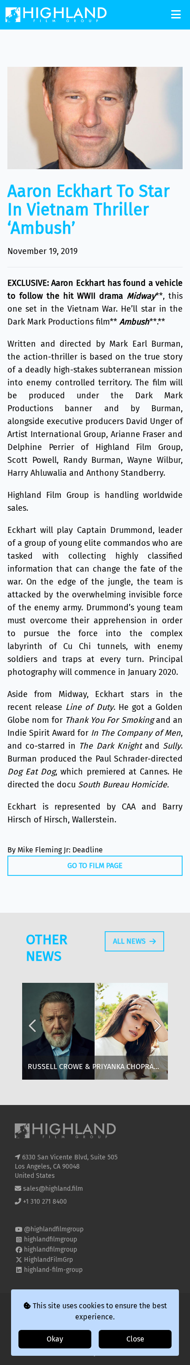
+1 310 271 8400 (45, 1201)
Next (157, 1033)
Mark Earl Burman (145, 344)
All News (129, 941)
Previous (33, 1033)
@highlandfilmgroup (53, 1229)
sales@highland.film (53, 1189)
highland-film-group (53, 1270)
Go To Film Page (95, 865)
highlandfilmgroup (50, 1239)
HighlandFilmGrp (48, 1260)
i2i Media (112, 1353)
